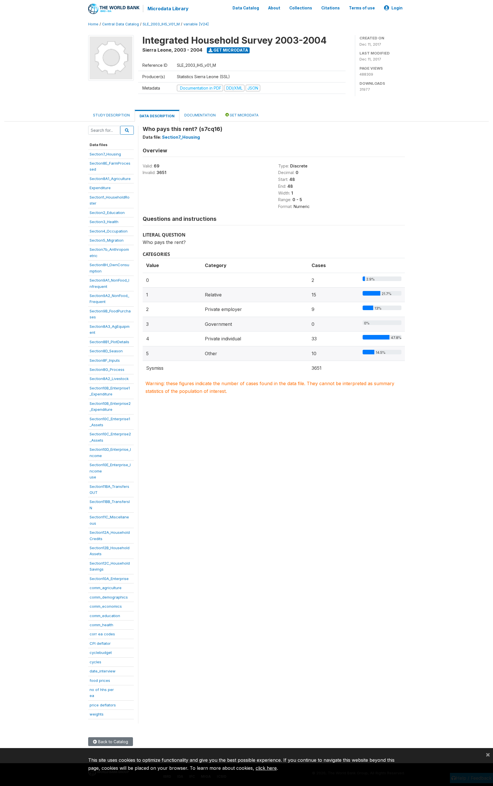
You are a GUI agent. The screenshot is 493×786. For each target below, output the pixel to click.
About (274, 8)
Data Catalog (246, 8)
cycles (95, 662)
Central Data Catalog (120, 24)
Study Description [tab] (111, 115)
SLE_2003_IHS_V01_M (161, 24)
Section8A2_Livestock (109, 378)
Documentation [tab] (200, 115)
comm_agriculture (106, 587)
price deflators (103, 705)
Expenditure (100, 187)
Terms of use (362, 8)
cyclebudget (101, 652)
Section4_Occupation (109, 231)
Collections (300, 8)
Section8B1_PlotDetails (109, 342)
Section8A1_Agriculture (110, 178)
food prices (100, 680)
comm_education (105, 615)
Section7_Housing (105, 154)
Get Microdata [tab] (243, 115)
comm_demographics (109, 597)
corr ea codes (102, 634)
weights (97, 714)
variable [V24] (196, 24)
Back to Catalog (112, 741)
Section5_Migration (107, 240)
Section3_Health (104, 221)
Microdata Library (168, 8)
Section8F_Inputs (105, 360)
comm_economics (106, 606)
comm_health (101, 625)
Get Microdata (230, 50)
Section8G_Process (107, 369)
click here (266, 768)
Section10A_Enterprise (109, 578)
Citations (330, 8)
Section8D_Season (106, 351)
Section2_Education (107, 212)
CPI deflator (100, 643)
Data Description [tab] (157, 116)
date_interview (103, 671)
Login (397, 8)
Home (93, 24)
